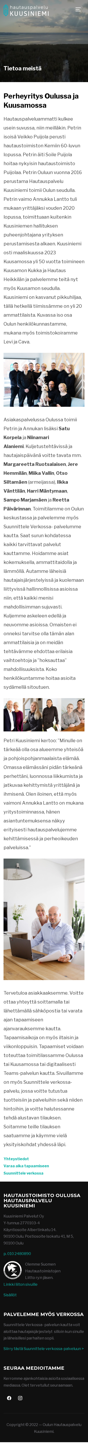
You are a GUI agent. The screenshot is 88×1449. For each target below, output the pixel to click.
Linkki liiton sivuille (21, 1284)
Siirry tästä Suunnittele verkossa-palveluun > (44, 1348)
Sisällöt (10, 1295)
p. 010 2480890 (17, 1253)
